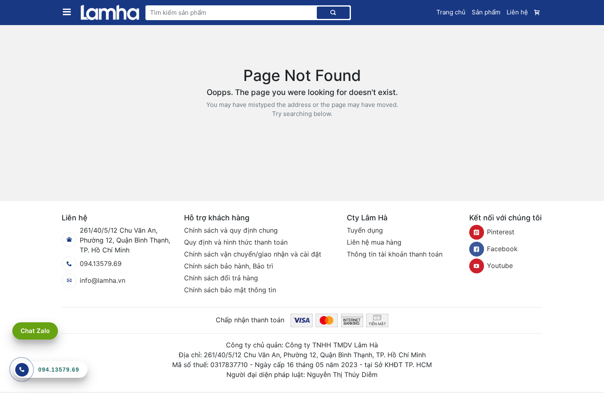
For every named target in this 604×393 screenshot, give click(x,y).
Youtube (500, 265)
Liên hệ (517, 12)
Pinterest (500, 232)
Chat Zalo (35, 331)
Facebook (502, 249)
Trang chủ (451, 12)
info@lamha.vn (102, 280)
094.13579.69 (101, 263)
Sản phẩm (486, 12)
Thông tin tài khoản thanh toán (395, 254)
